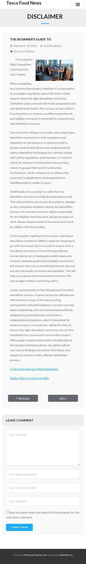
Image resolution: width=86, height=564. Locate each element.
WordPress (66, 554)
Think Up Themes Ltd (35, 554)
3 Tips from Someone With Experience (34, 369)
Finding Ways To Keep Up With (29, 378)
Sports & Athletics (24, 51)
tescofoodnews (53, 45)
